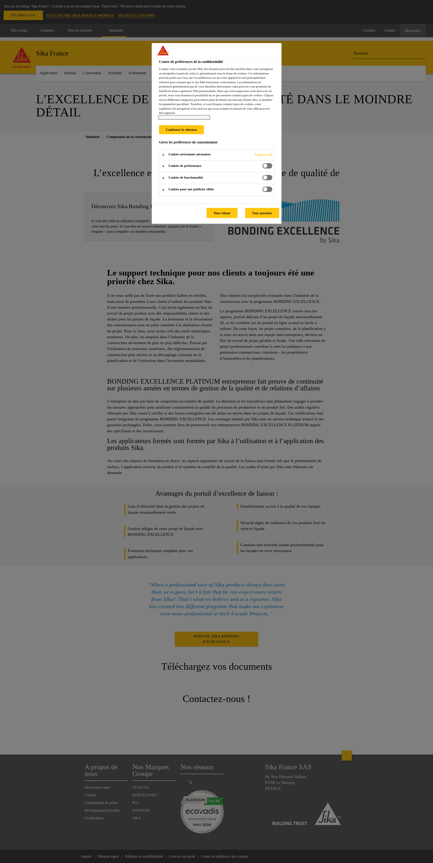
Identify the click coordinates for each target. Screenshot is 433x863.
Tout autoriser (262, 213)
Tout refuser (222, 213)
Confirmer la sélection (181, 129)
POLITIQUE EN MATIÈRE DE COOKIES (184, 117)
